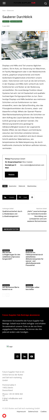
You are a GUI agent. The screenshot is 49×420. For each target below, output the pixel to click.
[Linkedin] (24, 356)
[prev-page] (3, 295)
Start (4, 11)
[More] (32, 197)
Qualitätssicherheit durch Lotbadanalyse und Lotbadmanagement (12, 213)
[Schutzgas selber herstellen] (36, 276)
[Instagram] (17, 356)
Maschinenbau (31, 186)
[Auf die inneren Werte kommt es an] (12, 276)
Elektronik (10, 11)
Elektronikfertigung (16, 21)
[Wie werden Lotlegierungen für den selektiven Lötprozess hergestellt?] (12, 241)
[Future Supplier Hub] (24, 2)
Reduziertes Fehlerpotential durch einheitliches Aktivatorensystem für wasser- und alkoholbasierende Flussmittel (34, 259)
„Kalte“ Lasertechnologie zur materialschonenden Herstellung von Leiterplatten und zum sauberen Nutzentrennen (37, 216)
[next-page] (7, 295)
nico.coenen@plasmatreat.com (32, 165)
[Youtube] (32, 356)
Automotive (12, 186)
